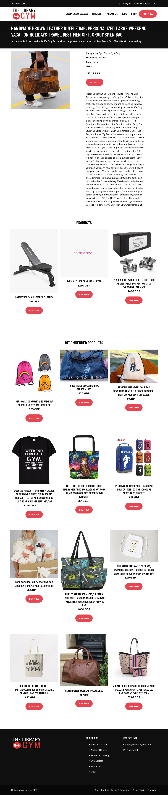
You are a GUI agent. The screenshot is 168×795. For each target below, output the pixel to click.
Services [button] (96, 13)
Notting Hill (126, 3)
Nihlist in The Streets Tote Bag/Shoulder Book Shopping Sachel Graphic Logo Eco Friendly (34, 689)
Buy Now (94, 82)
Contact (105, 790)
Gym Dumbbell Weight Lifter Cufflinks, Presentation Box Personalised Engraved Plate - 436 (134, 283)
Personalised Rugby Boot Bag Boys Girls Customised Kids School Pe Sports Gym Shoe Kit (134, 489)
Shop (134, 13)
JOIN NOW (148, 14)
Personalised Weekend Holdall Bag (84, 690)
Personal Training (100, 755)
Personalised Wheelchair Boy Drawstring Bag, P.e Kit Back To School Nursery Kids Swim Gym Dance (134, 391)
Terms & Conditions (120, 790)
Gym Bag (115, 53)
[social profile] (24, 3)
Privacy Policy (139, 790)
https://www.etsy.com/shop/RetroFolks (112, 97)
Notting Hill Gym (99, 749)
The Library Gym (99, 744)
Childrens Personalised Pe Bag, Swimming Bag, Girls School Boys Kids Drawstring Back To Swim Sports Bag (134, 570)
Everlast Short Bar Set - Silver (84, 281)
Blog (124, 13)
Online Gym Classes (77, 13)
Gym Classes (97, 760)
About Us (112, 13)
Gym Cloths (104, 53)
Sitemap (152, 790)
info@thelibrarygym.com (144, 3)
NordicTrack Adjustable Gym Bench (34, 297)
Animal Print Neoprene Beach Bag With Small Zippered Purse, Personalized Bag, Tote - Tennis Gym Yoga (134, 689)
